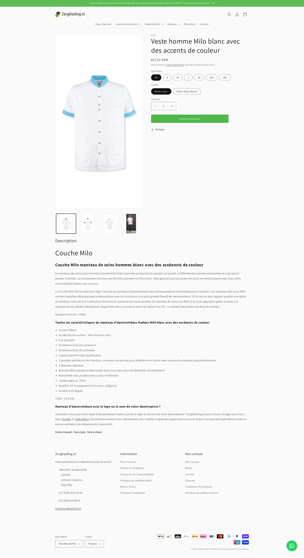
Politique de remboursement (201, 492)
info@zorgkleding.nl (68, 508)
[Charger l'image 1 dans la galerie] (66, 224)
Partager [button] (160, 129)
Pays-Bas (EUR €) (67, 543)
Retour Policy (127, 486)
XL (199, 77)
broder (66, 419)
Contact (189, 474)
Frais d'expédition (175, 64)
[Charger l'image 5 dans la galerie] (131, 224)
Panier (188, 468)
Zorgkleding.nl (204, 549)
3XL (225, 77)
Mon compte (192, 461)
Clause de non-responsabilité (137, 474)
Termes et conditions (132, 468)
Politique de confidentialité (135, 480)
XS (156, 77)
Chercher (190, 480)
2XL (212, 77)
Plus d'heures (128, 461)
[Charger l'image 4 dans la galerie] (109, 224)
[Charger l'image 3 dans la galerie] (88, 224)
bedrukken (82, 419)
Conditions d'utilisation (198, 486)
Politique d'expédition (132, 492)
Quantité (155, 99)
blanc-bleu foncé (187, 91)
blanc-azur (161, 91)
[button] (128, 24)
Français (92, 543)
